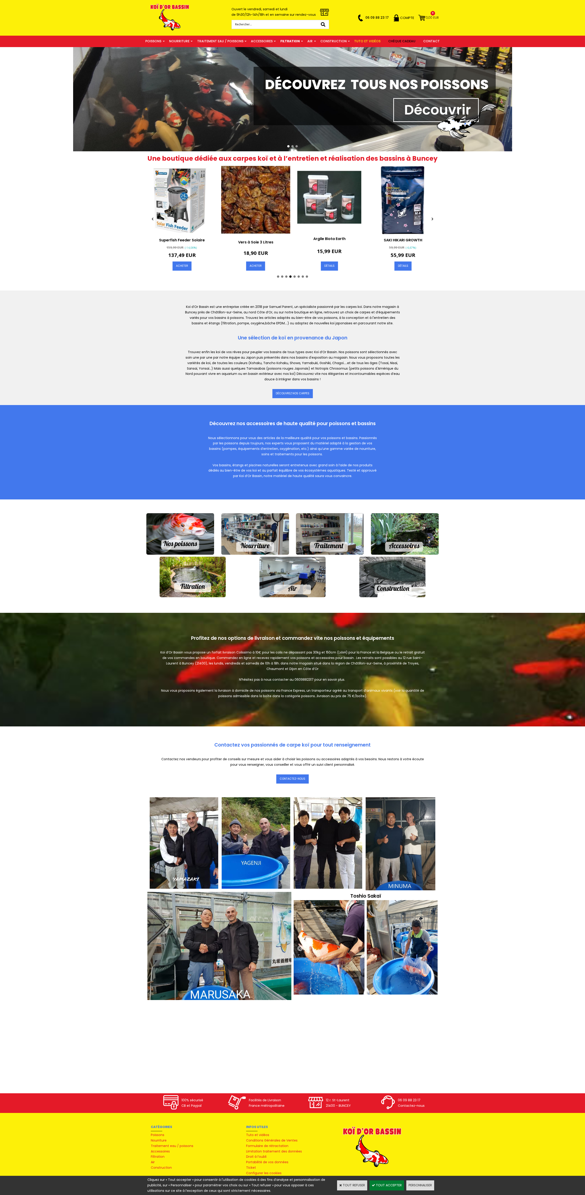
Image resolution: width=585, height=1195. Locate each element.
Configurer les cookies (264, 1173)
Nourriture (179, 41)
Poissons (153, 41)
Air (310, 41)
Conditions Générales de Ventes (272, 1140)
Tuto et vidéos (367, 41)
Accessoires (262, 41)
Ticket (251, 1167)
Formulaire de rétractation (267, 1146)
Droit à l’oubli (256, 1156)
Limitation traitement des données (274, 1151)
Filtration (290, 41)
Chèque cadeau (401, 41)
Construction (333, 41)
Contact (431, 41)
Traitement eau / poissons (220, 41)
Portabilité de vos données (267, 1162)
